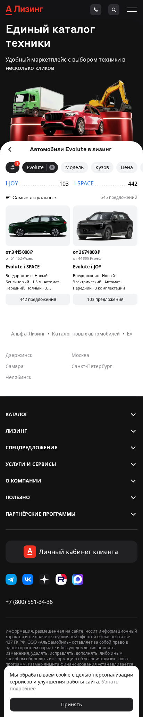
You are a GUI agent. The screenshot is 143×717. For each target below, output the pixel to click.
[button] (71, 414)
